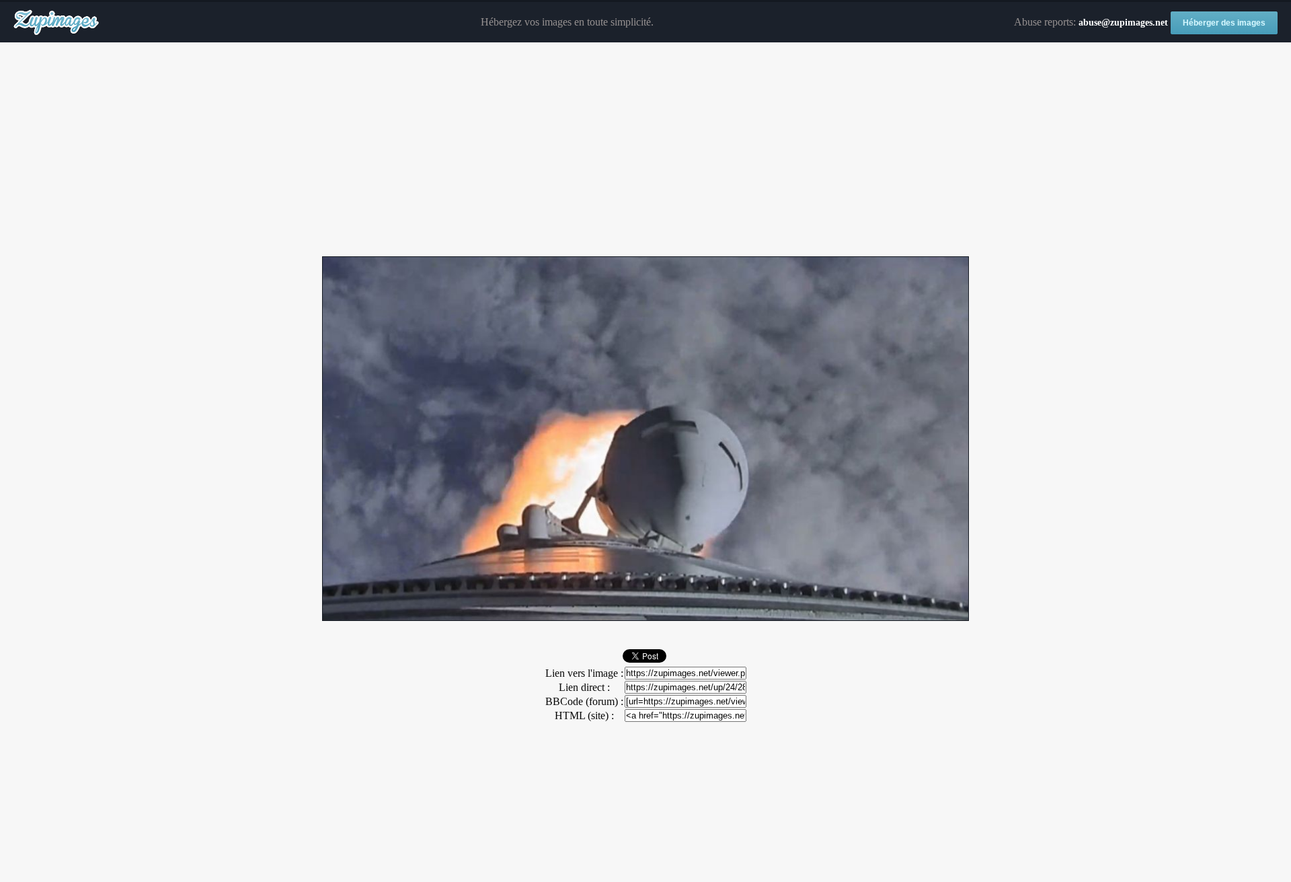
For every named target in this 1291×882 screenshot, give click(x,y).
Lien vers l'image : (584, 673)
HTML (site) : (584, 715)
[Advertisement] (645, 150)
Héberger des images (1224, 23)
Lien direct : (584, 687)
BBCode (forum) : (584, 701)
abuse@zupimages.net (1123, 22)
